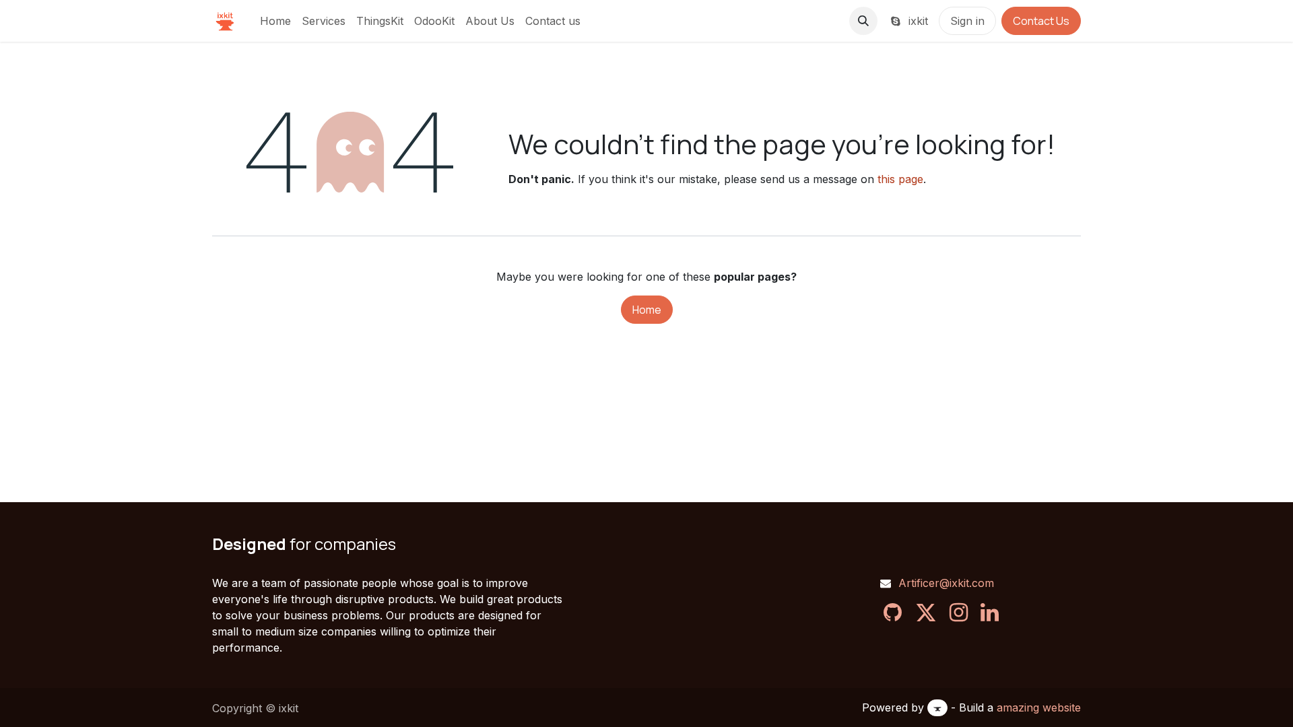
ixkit (916, 21)
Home (646, 309)
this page (900, 179)
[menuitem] (275, 20)
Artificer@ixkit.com (946, 583)
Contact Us (1041, 20)
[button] (863, 21)
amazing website (1039, 707)
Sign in (967, 21)
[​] (892, 612)
